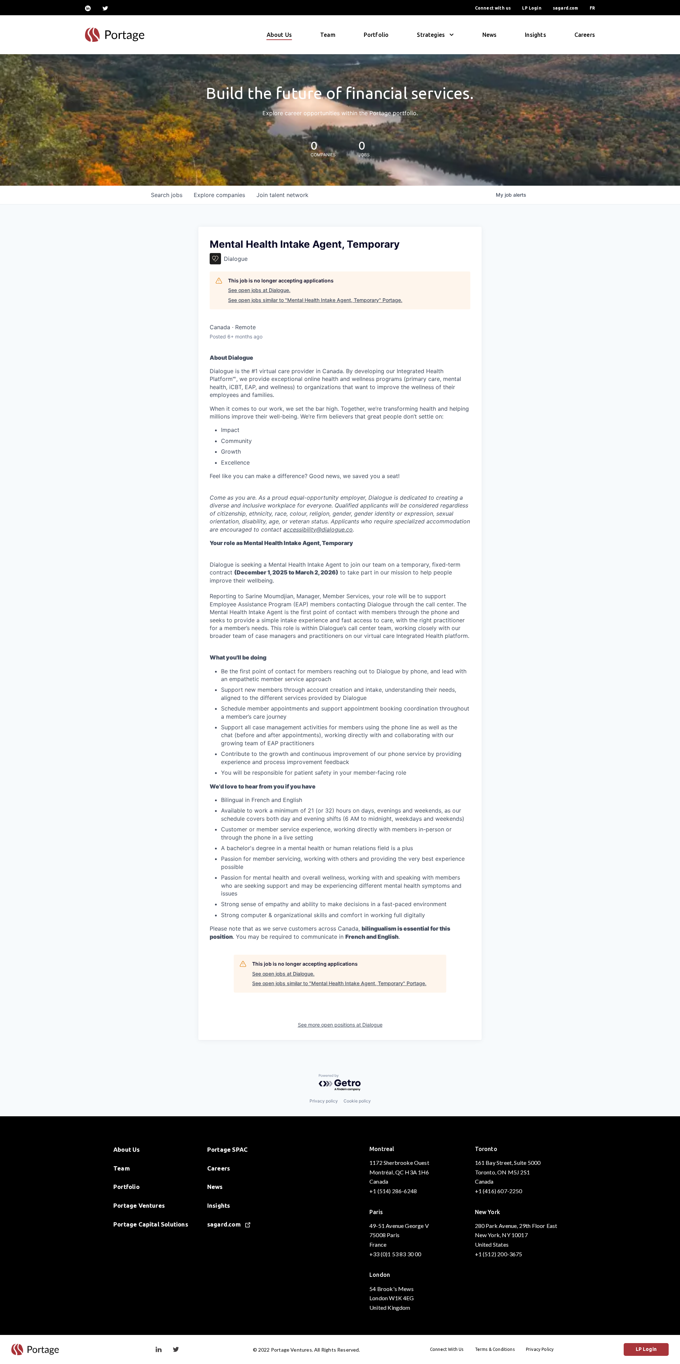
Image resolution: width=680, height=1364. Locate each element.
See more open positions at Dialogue (340, 1025)
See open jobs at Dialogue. (259, 290)
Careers (584, 35)
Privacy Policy (540, 1349)
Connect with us (493, 8)
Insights (535, 35)
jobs (166, 194)
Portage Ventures (139, 1205)
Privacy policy (324, 1101)
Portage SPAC (227, 1149)
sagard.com (565, 8)
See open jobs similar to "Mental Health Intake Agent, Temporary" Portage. (315, 300)
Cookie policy (357, 1101)
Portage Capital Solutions (150, 1224)
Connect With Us (447, 1349)
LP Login (531, 8)
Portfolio (376, 35)
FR (592, 8)
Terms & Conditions (495, 1349)
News (489, 35)
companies (219, 194)
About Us (279, 35)
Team (327, 35)
